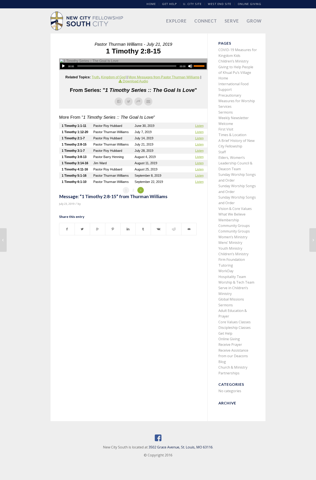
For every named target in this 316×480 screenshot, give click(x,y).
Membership (228, 220)
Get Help (169, 4)
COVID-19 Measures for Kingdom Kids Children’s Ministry (237, 55)
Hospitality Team (232, 276)
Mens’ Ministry (230, 242)
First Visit (225, 129)
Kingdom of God (113, 77)
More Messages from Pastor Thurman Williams (163, 77)
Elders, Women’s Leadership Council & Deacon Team (235, 163)
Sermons (225, 112)
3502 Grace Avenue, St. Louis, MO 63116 (181, 447)
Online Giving (249, 4)
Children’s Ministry (233, 254)
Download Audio (135, 81)
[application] (133, 66)
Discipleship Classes (234, 327)
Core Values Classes (234, 322)
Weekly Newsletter (233, 117)
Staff (222, 152)
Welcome (225, 123)
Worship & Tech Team (236, 282)
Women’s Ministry (232, 237)
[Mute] (190, 66)
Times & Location (232, 134)
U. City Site (192, 4)
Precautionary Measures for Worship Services (236, 101)
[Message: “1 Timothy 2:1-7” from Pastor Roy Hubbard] (3, 240)
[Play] (63, 66)
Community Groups (234, 225)
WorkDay (225, 271)
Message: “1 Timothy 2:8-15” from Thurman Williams (113, 196)
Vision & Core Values (235, 208)
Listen (199, 126)
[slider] (200, 66)
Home (151, 4)
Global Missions (231, 299)
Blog (222, 361)
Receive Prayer (230, 344)
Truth (95, 77)
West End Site (220, 4)
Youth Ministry (230, 248)
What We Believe (231, 214)
